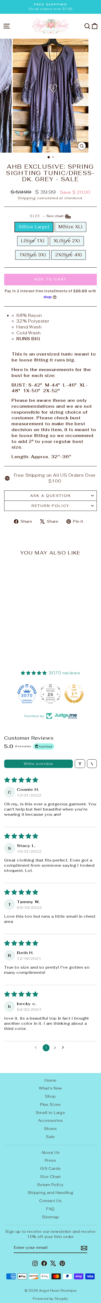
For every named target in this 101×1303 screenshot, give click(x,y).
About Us (50, 1152)
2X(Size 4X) (68, 255)
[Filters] (80, 763)
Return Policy (50, 506)
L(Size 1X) (32, 241)
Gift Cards (50, 1168)
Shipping (27, 197)
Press (50, 1160)
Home (50, 1080)
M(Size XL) (71, 226)
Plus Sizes (50, 1104)
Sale (50, 1136)
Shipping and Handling (51, 1192)
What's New (50, 1088)
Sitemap (50, 1217)
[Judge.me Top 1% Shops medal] (53, 693)
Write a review (38, 763)
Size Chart (50, 1176)
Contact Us (50, 1200)
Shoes (50, 1128)
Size (47, 216)
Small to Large (50, 1112)
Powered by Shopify (50, 1299)
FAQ (50, 1208)
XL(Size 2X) (67, 241)
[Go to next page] (64, 1047)
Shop (50, 1096)
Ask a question (50, 495)
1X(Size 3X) (32, 255)
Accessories (50, 1120)
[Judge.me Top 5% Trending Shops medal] (77, 693)
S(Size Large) (34, 226)
